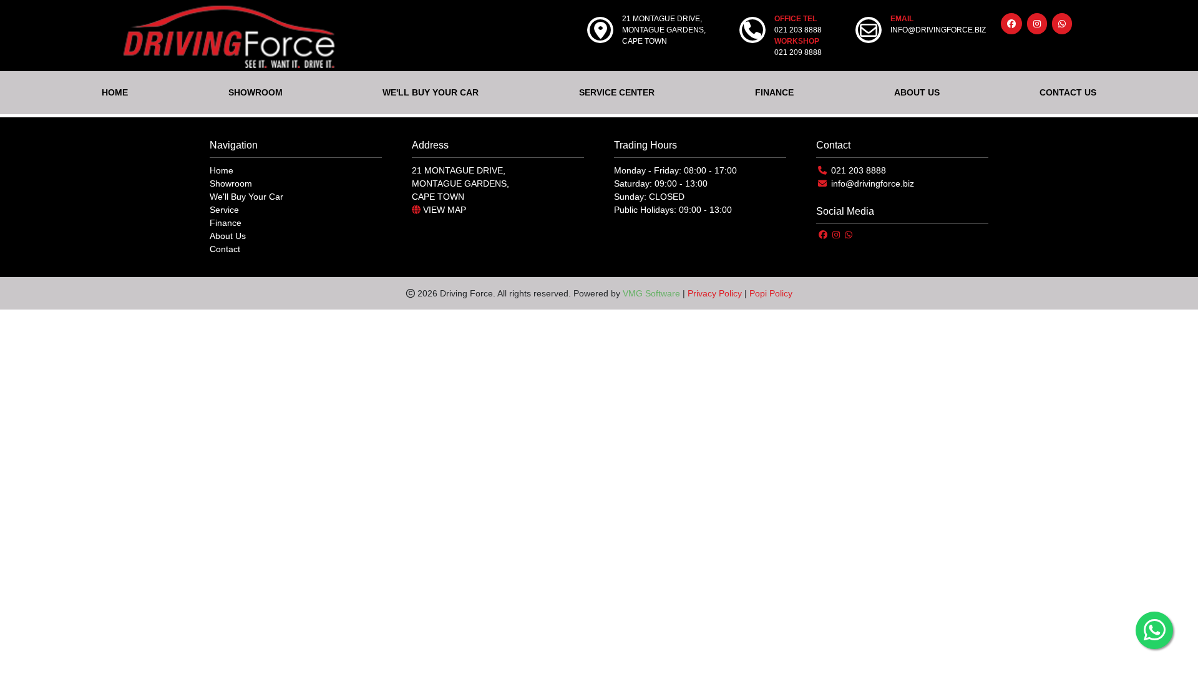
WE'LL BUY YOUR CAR (430, 92)
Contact (225, 249)
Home (221, 170)
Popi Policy (770, 293)
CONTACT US (1068, 92)
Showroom (231, 183)
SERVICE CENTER (617, 92)
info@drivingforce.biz (872, 183)
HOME (115, 92)
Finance (225, 223)
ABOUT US (917, 92)
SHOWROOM (255, 92)
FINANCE (774, 92)
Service (224, 210)
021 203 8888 (858, 170)
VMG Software (651, 293)
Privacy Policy (715, 293)
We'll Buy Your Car (246, 197)
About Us (228, 236)
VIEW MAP (443, 210)
